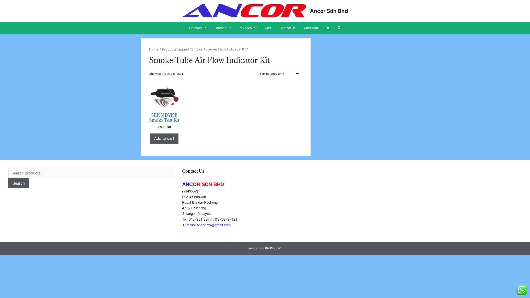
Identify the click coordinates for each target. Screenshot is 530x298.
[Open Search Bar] (339, 28)
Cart (268, 28)
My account (248, 28)
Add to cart (164, 138)
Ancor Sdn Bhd (329, 11)
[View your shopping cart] (328, 28)
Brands (221, 28)
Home (154, 49)
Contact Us (287, 28)
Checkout (311, 28)
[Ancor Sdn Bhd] (244, 10)
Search (19, 183)
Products (195, 28)
